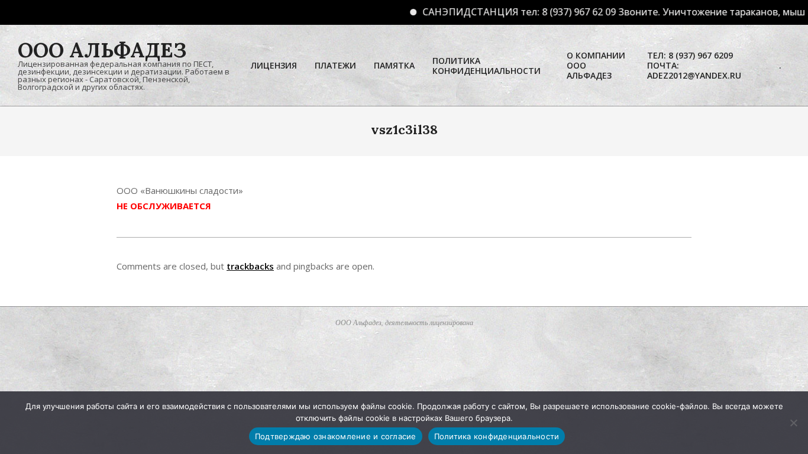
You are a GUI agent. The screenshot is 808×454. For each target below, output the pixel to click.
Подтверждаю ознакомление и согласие (335, 436)
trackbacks (250, 266)
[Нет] (793, 423)
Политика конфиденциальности (497, 436)
